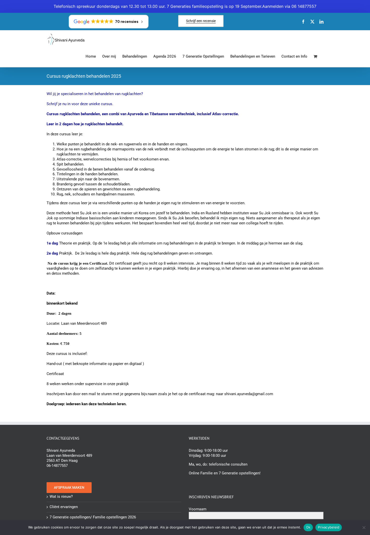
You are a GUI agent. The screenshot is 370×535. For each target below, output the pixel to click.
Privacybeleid (328, 527)
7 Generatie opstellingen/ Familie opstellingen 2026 (93, 517)
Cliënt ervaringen (64, 507)
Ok (308, 527)
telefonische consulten (228, 464)
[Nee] (363, 527)
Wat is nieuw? (61, 496)
